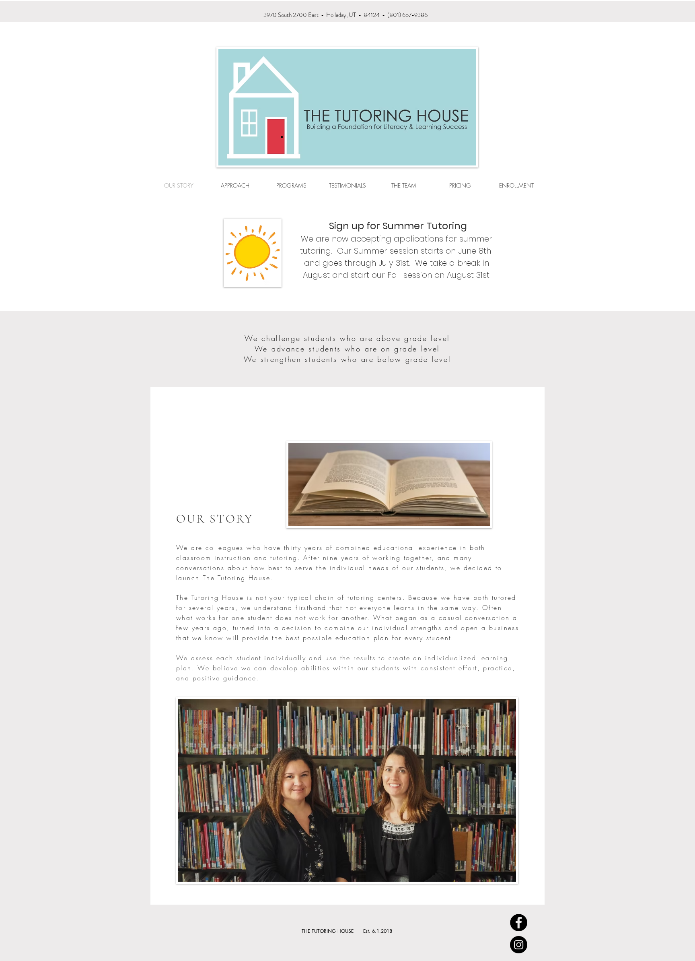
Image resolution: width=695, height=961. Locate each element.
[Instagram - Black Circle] (518, 944)
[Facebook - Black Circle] (518, 922)
